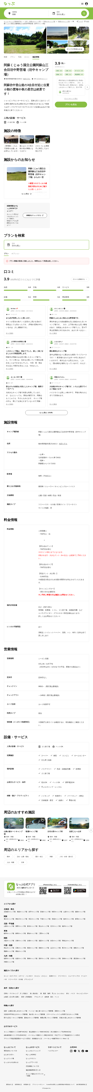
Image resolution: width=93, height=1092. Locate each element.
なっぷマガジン (31, 1058)
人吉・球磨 (10, 862)
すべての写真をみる (74, 49)
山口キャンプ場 (55, 948)
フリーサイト (62, 976)
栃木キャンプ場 (68, 919)
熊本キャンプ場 (44, 958)
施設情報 (35, 57)
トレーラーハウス (74, 976)
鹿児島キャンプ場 (79, 958)
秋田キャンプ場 (57, 912)
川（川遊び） (24, 993)
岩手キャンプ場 (34, 912)
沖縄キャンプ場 (9, 962)
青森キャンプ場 (22, 912)
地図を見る (26, 79)
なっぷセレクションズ (33, 1051)
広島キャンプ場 (21, 948)
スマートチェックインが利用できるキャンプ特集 (62, 1014)
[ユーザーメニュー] (84, 3)
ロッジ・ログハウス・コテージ (14, 976)
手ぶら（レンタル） (58, 993)
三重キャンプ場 (44, 933)
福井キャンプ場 (67, 926)
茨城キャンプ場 (57, 919)
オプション (15, 253)
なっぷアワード (31, 1062)
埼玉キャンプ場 (34, 919)
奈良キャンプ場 (55, 941)
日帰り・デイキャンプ (11, 993)
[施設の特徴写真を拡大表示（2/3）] (27, 139)
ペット (57, 997)
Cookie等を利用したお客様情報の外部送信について (60, 1084)
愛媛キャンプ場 (9, 951)
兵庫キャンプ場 (21, 941)
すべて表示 (9, 333)
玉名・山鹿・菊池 (22, 856)
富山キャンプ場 (44, 926)
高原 (44, 993)
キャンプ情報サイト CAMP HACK (15, 1032)
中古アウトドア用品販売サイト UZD (66, 1035)
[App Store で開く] (54, 891)
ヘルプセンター (53, 1051)
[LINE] (75, 1051)
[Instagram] (71, 1051)
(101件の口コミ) (41, 79)
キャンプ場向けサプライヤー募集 (34, 1075)
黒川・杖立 (39, 856)
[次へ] (87, 87)
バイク (73, 993)
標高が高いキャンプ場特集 (49, 1018)
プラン (12, 57)
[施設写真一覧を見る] (25, 40)
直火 (51, 997)
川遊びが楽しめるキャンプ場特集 (70, 1018)
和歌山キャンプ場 (68, 941)
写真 (20, 57)
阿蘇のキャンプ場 (64, 21)
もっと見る (25, 194)
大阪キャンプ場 (9, 941)
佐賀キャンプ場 (21, 958)
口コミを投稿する (79, 279)
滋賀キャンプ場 (44, 941)
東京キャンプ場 (9, 919)
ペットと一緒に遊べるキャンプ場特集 (41, 1011)
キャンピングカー (82, 993)
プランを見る (71, 104)
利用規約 (26, 1084)
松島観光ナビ (36, 1038)
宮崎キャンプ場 (67, 958)
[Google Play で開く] (79, 891)
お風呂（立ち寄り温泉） (12, 997)
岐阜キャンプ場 (9, 933)
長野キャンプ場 (21, 926)
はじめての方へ (9, 1054)
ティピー (84, 976)
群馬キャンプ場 (80, 919)
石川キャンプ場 (55, 926)
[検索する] (84, 13)
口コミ (27, 57)
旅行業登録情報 (80, 1084)
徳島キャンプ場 (79, 948)
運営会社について (10, 1051)
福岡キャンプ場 (9, 958)
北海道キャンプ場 (10, 912)
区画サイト (53, 976)
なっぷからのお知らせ (11, 1062)
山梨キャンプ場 (9, 926)
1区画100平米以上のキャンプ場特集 (16, 1014)
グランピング (28, 979)
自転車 (47, 997)
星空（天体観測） (27, 997)
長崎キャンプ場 (32, 958)
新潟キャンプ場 (32, 926)
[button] (24, 318)
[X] (79, 1051)
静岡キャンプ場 (21, 933)
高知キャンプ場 (21, 951)
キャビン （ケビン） (41, 976)
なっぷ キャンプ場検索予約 (13, 21)
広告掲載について (32, 1066)
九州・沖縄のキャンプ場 (33, 21)
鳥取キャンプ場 (32, 948)
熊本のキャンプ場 (49, 21)
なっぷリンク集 (9, 1058)
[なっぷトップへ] (9, 3)
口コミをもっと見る (71, 98)
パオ (5, 979)
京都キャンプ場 (32, 941)
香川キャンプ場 (67, 948)
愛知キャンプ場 (32, 933)
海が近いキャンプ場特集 (37, 1014)
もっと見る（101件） (46, 412)
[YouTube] (86, 1051)
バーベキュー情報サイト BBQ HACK (40, 1035)
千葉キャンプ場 (45, 919)
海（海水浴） (34, 993)
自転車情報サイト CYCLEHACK (14, 1035)
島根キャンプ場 (44, 948)
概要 (5, 57)
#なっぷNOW (30, 1054)
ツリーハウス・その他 (15, 979)
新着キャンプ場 (60, 1011)
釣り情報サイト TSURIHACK (60, 1032)
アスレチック (38, 997)
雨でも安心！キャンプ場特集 (13, 1018)
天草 (22, 862)
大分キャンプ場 (55, 958)
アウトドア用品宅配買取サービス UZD (16, 1038)
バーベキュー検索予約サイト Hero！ (56, 1038)
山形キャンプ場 (68, 912)
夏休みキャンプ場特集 (31, 1018)
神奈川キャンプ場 (21, 919)
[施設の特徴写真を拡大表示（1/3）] (11, 139)
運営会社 (8, 1084)
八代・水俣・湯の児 (66, 856)
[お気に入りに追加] (20, 820)
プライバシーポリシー (38, 1084)
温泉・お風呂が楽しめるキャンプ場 (15, 1011)
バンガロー (29, 976)
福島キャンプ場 (80, 912)
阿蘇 (51, 856)
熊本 (8, 856)
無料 (48, 993)
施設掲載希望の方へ (32, 1070)
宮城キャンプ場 (45, 912)
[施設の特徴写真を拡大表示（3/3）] (42, 139)
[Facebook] (83, 1051)
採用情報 (17, 1084)
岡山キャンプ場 (9, 948)
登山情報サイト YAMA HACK (38, 1032)
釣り (67, 993)
